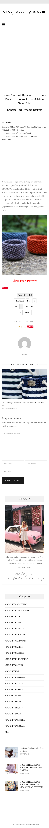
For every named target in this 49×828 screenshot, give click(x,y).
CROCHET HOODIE (14, 683)
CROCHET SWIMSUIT (15, 726)
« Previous (19, 300)
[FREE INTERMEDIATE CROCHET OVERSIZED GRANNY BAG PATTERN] (11, 786)
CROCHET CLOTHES (14, 653)
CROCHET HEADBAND (15, 677)
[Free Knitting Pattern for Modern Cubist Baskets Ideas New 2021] (24, 384)
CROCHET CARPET (14, 647)
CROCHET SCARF (13, 695)
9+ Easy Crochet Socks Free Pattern (32, 749)
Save (31, 327)
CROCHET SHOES (13, 701)
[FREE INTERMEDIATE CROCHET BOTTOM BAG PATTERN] (11, 769)
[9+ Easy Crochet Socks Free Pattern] (11, 752)
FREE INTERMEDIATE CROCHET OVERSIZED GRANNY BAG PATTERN (31, 785)
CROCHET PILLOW (14, 689)
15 (34, 300)
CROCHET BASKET (14, 622)
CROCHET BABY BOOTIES (17, 610)
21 (21, 312)
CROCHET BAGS (12, 616)
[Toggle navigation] (3, 24)
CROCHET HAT (12, 671)
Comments (30, 321)
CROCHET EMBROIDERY (16, 659)
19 (32, 306)
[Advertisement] (24, 64)
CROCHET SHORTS (14, 707)
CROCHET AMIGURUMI (16, 604)
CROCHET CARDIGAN (15, 641)
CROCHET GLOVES (14, 665)
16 (16, 306)
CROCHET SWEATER (15, 720)
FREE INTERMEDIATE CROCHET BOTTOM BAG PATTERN (31, 768)
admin (17, 321)
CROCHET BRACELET (15, 634)
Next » (27, 312)
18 (27, 306)
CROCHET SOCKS (13, 713)
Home (7, 732)
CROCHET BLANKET (14, 628)
